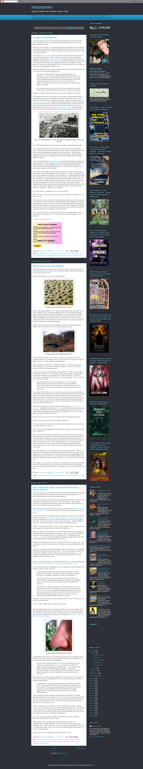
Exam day (100, 608)
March (95, 670)
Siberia (62, 475)
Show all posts (72, 28)
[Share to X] (74, 251)
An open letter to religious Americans (100, 545)
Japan (46, 255)
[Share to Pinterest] (78, 251)
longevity (35, 741)
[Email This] (70, 251)
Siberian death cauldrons (71, 475)
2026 (93, 651)
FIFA (63, 739)
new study (58, 665)
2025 (93, 678)
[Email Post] (66, 251)
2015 (93, 703)
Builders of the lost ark (104, 596)
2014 (93, 705)
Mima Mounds (50, 475)
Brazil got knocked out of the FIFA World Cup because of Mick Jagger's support (55, 563)
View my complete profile (97, 736)
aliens (39, 475)
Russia (57, 475)
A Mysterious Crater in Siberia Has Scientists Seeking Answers (65, 517)
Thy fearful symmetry (99, 655)
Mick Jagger (57, 741)
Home (55, 748)
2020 (93, 691)
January (95, 675)
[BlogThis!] (72, 251)
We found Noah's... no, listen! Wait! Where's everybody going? (104, 570)
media (40, 741)
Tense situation (97, 665)
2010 (93, 715)
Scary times (96, 657)
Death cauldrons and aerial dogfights (48, 266)
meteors (45, 741)
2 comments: (59, 737)
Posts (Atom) (63, 753)
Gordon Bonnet (96, 726)
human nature (39, 255)
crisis (51, 253)
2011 (93, 713)
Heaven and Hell (45, 55)
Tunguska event (54, 59)
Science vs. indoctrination (101, 582)
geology (43, 475)
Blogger (92, 765)
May (94, 653)
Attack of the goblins (98, 660)
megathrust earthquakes (65, 255)
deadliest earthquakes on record (62, 107)
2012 (93, 710)
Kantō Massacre (53, 161)
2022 (93, 686)
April (94, 668)
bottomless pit (41, 739)
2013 (93, 708)
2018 (93, 696)
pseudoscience (65, 741)
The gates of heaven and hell (45, 38)
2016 (93, 701)
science (73, 741)
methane (50, 741)
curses (56, 739)
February (96, 673)
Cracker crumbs (97, 662)
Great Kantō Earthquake (68, 253)
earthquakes (57, 253)
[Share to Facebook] (76, 251)
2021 (93, 688)
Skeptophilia (41, 7)
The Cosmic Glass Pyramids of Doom (103, 518)
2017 (93, 698)
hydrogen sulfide (74, 739)
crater (52, 739)
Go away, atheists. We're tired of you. (103, 532)
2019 (93, 693)
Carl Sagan (40, 253)
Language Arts (94, 76)
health (67, 739)
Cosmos (46, 253)
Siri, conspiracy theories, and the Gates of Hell (104, 556)
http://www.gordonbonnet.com (98, 73)
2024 (93, 681)
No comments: (60, 251)
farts (60, 739)
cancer (48, 739)
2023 (93, 683)
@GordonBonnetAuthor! (96, 70)
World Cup (45, 743)
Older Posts (81, 748)
